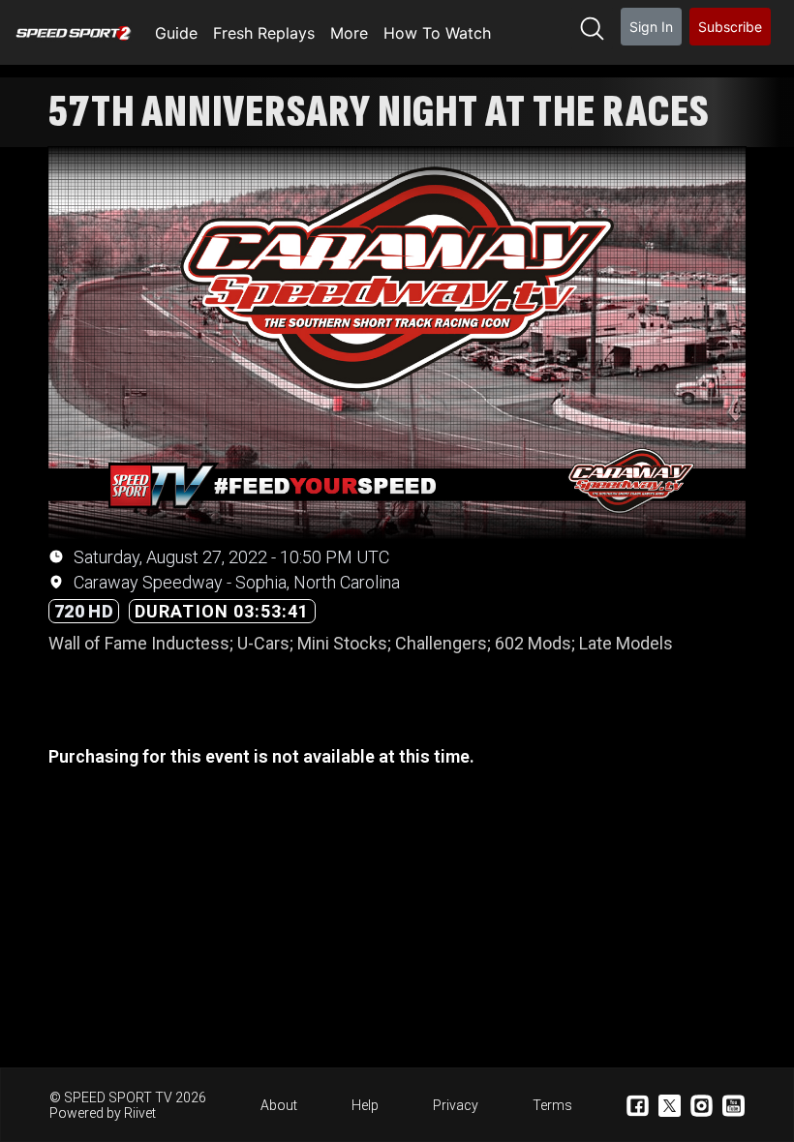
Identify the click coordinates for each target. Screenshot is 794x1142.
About (278, 1105)
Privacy (455, 1105)
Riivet (140, 1113)
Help (365, 1105)
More (349, 33)
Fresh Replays (264, 33)
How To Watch (437, 33)
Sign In (651, 26)
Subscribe (730, 26)
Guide (176, 33)
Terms (552, 1105)
